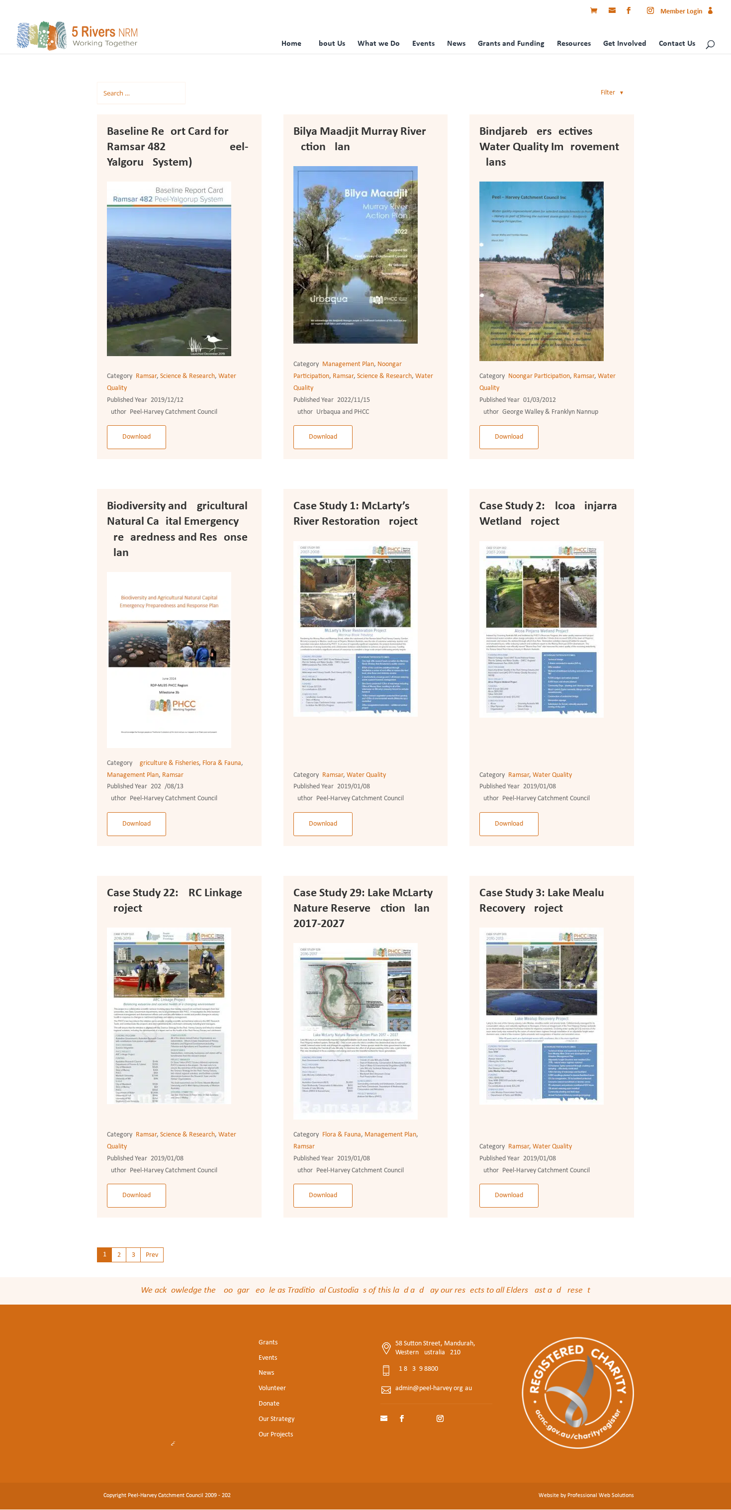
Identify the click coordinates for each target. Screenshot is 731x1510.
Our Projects (276, 1434)
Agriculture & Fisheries (167, 763)
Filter (612, 92)
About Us (329, 44)
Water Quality (366, 775)
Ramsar (146, 376)
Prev (152, 1255)
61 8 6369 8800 (416, 1369)
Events (423, 44)
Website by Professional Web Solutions (586, 1496)
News (456, 44)
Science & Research (187, 376)
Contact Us (677, 44)
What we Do (379, 44)
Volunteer (272, 1388)
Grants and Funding (511, 44)
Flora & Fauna (221, 763)
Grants (268, 1342)
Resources (574, 44)
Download (136, 437)
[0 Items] (596, 12)
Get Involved (624, 44)
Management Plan (348, 364)
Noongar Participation (539, 376)
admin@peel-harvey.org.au (433, 1388)
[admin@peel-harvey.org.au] (613, 12)
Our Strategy (276, 1419)
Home (291, 44)
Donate (269, 1404)
